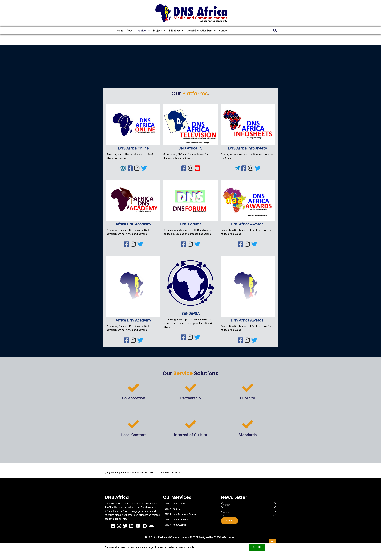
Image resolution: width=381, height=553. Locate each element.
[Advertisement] (190, 65)
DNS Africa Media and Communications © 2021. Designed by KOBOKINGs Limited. (190, 537)
